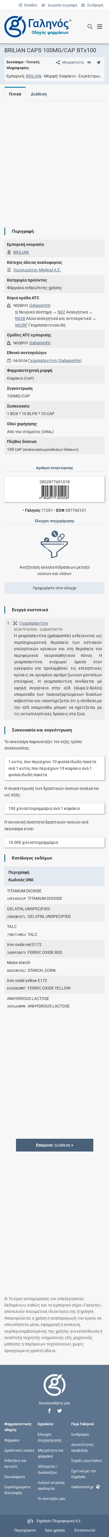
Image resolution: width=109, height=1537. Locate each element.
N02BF (21, 325)
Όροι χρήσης (55, 1530)
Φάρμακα (11, 1440)
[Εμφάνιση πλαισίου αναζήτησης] (90, 27)
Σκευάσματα (14, 1476)
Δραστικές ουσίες (19, 1450)
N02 (61, 312)
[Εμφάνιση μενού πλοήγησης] (100, 27)
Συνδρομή (94, 5)
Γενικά (15, 94)
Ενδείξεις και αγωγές (15, 1463)
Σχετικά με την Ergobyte (83, 1473)
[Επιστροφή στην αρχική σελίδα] (55, 1390)
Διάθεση (39, 94)
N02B (20, 318)
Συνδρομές (80, 1434)
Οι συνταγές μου (51, 1498)
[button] (49, 1411)
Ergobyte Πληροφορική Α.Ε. (59, 1521)
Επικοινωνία (84, 1530)
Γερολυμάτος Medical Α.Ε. (37, 270)
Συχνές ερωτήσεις (86, 1460)
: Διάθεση (54, 1145)
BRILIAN (33, 76)
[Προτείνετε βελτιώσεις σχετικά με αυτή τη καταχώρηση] (98, 62)
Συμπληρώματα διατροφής (17, 1489)
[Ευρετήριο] (89, 62)
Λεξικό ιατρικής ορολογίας (51, 1485)
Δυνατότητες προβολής (82, 1447)
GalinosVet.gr (82, 1486)
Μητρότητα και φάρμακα (50, 1453)
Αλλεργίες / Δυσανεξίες (48, 1469)
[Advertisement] (54, 159)
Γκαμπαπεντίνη (33, 623)
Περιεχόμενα (24, 1530)
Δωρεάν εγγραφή (62, 5)
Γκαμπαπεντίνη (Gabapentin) (55, 360)
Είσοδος (30, 5)
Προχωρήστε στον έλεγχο (54, 588)
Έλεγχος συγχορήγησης (50, 1437)
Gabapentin (40, 305)
